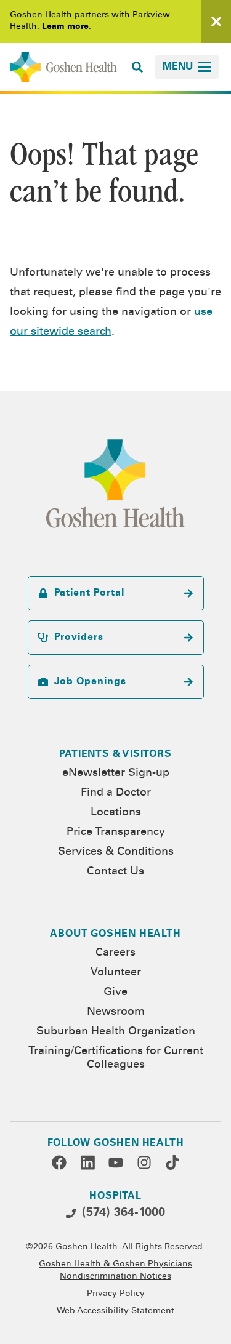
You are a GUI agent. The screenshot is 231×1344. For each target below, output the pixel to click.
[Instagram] (144, 1162)
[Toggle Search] (137, 67)
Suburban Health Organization (115, 1032)
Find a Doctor (116, 793)
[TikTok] (172, 1162)
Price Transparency (116, 832)
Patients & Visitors (115, 754)
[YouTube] (115, 1162)
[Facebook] (59, 1162)
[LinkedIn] (87, 1162)
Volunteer (116, 972)
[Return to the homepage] (63, 67)
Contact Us (115, 872)
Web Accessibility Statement (115, 1311)
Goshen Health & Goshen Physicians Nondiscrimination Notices (115, 1270)
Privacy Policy (116, 1294)
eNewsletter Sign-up (115, 773)
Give (115, 992)
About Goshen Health (115, 934)
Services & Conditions (116, 852)
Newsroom (116, 1012)
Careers (115, 953)
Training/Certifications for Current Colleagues (115, 1058)
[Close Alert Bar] (216, 21)
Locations (116, 812)
